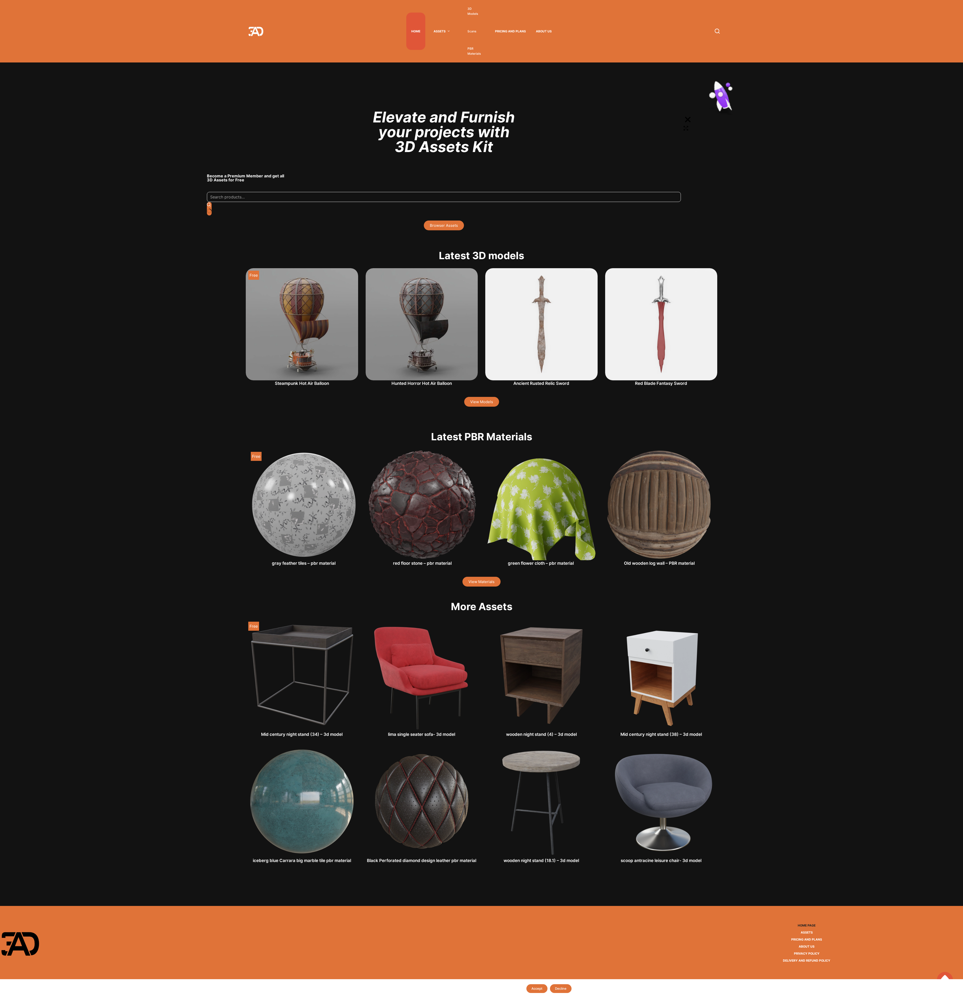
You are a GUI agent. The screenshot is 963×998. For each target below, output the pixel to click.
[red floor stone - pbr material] (422, 504)
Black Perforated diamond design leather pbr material (421, 860)
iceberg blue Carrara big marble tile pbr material (302, 860)
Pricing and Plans (510, 31)
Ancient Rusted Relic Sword (541, 383)
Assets (440, 31)
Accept (536, 988)
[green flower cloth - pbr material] (540, 504)
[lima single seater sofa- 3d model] (422, 675)
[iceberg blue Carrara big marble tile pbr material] (302, 801)
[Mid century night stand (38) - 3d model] (661, 675)
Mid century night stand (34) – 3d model (302, 734)
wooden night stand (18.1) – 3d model (541, 860)
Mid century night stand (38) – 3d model (661, 734)
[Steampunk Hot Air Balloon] (302, 324)
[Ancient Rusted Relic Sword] (541, 324)
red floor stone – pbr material (422, 563)
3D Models (472, 11)
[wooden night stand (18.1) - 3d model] (541, 801)
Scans (471, 31)
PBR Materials (474, 51)
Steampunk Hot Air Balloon (302, 383)
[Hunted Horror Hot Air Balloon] (422, 324)
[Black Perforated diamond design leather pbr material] (422, 801)
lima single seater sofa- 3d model (421, 734)
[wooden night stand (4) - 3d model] (541, 675)
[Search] (717, 31)
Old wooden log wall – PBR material (659, 563)
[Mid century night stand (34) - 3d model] (302, 675)
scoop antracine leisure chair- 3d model (661, 860)
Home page (807, 925)
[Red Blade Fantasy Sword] (661, 324)
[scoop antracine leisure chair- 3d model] (661, 801)
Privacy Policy (807, 953)
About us (544, 31)
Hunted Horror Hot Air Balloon (421, 383)
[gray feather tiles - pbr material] (303, 504)
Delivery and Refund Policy (806, 960)
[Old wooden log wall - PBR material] (659, 504)
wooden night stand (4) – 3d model (541, 734)
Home (415, 31)
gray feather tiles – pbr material (304, 563)
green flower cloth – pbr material (541, 563)
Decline (561, 988)
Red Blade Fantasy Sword (661, 383)
